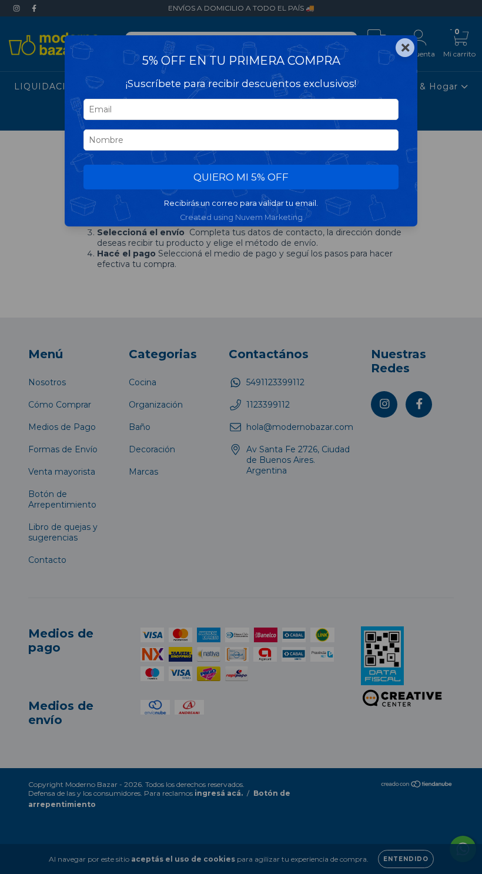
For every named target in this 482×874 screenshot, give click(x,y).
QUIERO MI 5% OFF (241, 177)
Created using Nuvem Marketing (241, 217)
